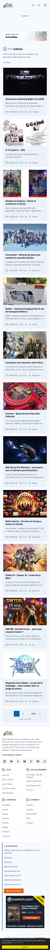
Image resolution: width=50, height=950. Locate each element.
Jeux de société (8, 788)
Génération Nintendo (12, 880)
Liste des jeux (8, 793)
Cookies (29, 823)
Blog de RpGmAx (11, 866)
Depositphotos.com (12, 871)
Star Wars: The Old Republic (34, 776)
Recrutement (31, 814)
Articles (5, 809)
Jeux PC (5, 775)
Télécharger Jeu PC (12, 875)
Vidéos (5, 827)
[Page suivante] (40, 714)
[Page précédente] (10, 714)
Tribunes (5, 818)
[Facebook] (38, 761)
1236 (33, 714)
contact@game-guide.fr (12, 755)
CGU (28, 818)
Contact (29, 805)
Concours (6, 836)
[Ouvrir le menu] (45, 5)
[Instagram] (44, 761)
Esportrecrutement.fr (12, 884)
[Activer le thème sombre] (39, 5)
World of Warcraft (33, 781)
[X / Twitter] (18, 761)
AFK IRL (5, 823)
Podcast (5, 831)
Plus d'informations (17, 943)
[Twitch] (31, 761)
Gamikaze (8, 858)
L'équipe (29, 809)
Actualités (6, 805)
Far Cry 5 (30, 790)
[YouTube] (24, 761)
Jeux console (7, 779)
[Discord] (11, 761)
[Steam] (4, 761)
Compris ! (25, 947)
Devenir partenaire (13, 891)
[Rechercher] (33, 5)
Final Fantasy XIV (33, 785)
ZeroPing (8, 862)
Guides (5, 814)
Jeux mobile (7, 784)
